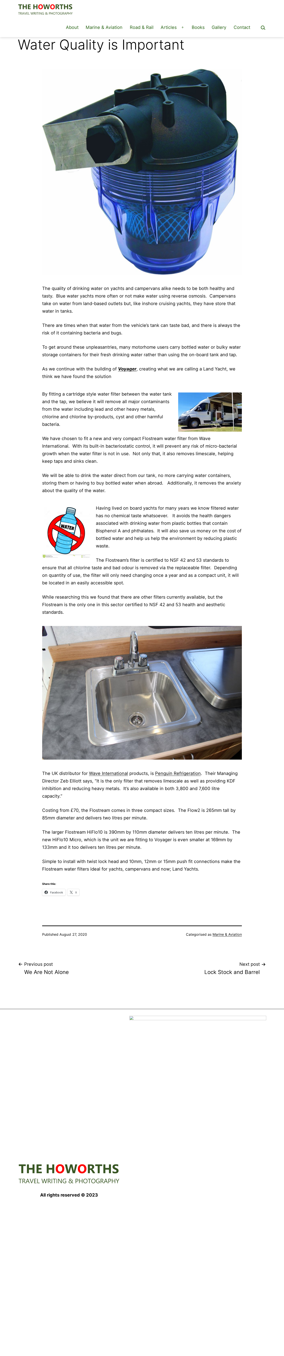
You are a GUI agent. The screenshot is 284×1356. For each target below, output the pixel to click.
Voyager (127, 369)
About (72, 27)
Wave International (108, 773)
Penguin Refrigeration (178, 773)
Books (198, 27)
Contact (242, 27)
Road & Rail (142, 27)
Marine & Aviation (104, 27)
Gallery (219, 27)
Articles (169, 27)
